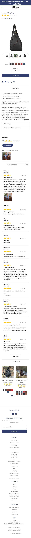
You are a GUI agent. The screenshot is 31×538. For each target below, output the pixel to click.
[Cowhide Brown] (19, 392)
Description (15, 88)
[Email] (5, 82)
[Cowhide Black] (17, 392)
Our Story (14, 445)
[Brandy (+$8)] (10, 390)
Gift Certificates (14, 475)
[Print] (8, 82)
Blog (14, 450)
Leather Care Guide (14, 478)
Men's (14, 484)
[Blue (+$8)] (8, 392)
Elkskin (14, 512)
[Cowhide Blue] (22, 392)
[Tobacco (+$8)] (8, 390)
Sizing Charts (14, 466)
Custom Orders (14, 463)
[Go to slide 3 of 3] (17, 395)
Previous (3, 54)
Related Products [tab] (16, 362)
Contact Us (14, 454)
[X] (11, 82)
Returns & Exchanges (14, 461)
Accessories (14, 498)
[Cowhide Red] (24, 392)
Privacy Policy (14, 457)
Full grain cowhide (14, 507)
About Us (14, 440)
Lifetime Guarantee (14, 447)
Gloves (14, 489)
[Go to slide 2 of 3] (14, 395)
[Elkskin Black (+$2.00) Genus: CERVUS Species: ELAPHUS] (24, 394)
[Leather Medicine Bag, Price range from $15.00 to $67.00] (21, 372)
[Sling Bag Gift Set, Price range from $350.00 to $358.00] (8, 372)
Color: (7, 64)
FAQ (14, 468)
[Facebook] (2, 82)
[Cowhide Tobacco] (17, 394)
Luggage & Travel (14, 496)
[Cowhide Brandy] (26, 392)
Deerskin (14, 509)
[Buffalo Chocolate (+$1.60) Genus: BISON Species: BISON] (22, 394)
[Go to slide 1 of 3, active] (12, 395)
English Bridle (14, 514)
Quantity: (15, 68)
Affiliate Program (14, 473)
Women (14, 486)
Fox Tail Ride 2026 (14, 452)
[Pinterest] (14, 82)
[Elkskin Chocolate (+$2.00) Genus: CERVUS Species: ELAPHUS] (26, 394)
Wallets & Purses (14, 494)
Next (28, 54)
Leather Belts (14, 491)
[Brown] (6, 390)
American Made (14, 442)
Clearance (14, 501)
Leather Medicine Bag (21, 381)
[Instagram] (16, 414)
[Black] (3, 390)
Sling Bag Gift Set (7, 380)
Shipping (14, 471)
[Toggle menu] (2, 7)
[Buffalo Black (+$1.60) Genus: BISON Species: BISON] (19, 394)
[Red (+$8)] (12, 390)
